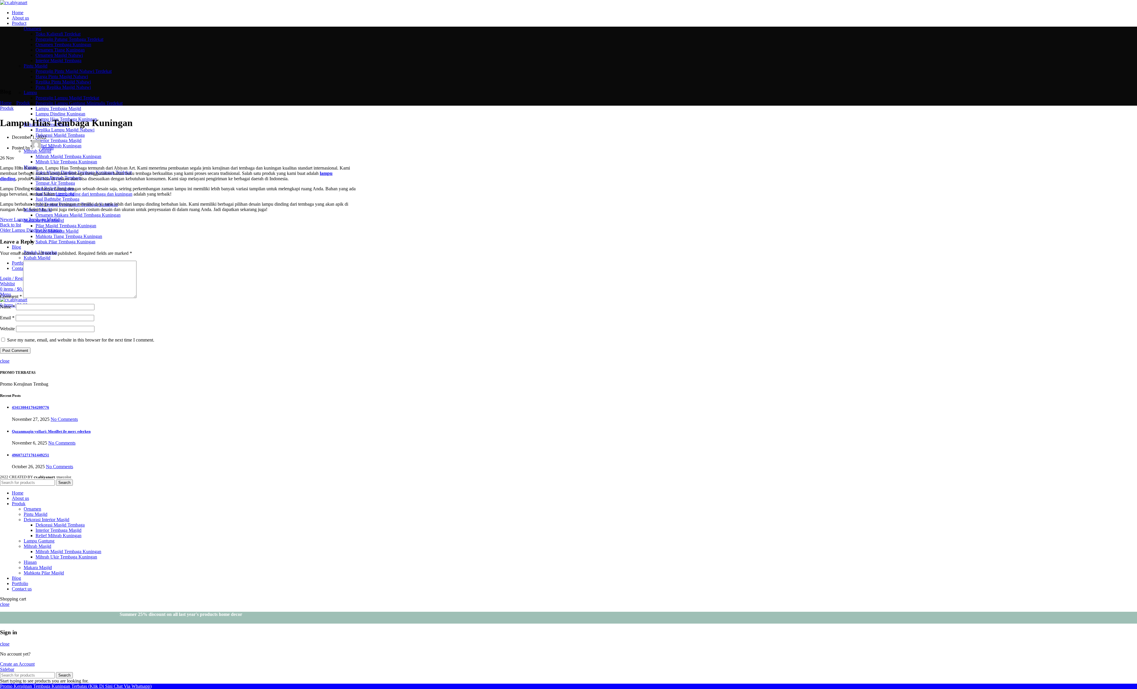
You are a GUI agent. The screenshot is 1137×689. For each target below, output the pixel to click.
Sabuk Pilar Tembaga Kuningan (65, 241)
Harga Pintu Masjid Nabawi (62, 76)
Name (7, 306)
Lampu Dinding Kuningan (60, 113)
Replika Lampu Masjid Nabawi (65, 129)
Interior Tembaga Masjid (58, 140)
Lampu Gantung (39, 540)
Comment (11, 296)
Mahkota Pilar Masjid (44, 572)
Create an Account (17, 664)
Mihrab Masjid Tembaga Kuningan (68, 156)
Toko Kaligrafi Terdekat (58, 33)
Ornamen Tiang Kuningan (60, 49)
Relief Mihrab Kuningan (58, 145)
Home (6, 102)
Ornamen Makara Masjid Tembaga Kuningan (78, 215)
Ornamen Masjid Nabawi (59, 55)
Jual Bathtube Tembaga (57, 199)
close (4, 360)
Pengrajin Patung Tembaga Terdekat (69, 39)
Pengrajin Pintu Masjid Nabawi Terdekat (74, 71)
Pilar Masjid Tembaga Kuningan (66, 225)
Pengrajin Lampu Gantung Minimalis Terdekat (79, 103)
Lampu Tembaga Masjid (58, 108)
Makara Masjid (38, 567)
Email (7, 317)
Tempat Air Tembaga (55, 183)
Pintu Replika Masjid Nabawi (63, 87)
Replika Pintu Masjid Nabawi (63, 81)
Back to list (10, 224)
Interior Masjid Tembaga (58, 60)
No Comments (64, 419)
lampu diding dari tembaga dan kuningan (94, 194)
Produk (23, 102)
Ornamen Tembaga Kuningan (63, 44)
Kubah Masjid (37, 257)
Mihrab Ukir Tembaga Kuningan (66, 161)
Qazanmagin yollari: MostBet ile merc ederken (51, 431)
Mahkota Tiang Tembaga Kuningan (69, 236)
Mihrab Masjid (37, 151)
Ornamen (32, 28)
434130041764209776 (30, 407)
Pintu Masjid (35, 65)
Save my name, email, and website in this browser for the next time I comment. (80, 339)
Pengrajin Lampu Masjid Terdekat (67, 97)
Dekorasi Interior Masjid (46, 519)
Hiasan (30, 562)
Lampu (30, 92)
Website (7, 328)
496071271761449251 (30, 455)
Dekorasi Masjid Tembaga (60, 135)
